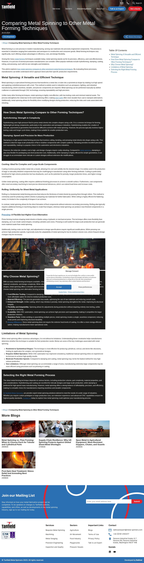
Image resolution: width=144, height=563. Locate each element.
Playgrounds (75, 543)
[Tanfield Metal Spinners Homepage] (10, 6)
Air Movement (75, 534)
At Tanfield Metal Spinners (13, 393)
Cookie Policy (63, 292)
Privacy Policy (94, 538)
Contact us (27, 398)
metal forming (20, 59)
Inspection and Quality (54, 547)
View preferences (85, 287)
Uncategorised (8, 37)
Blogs (90, 530)
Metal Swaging (51, 538)
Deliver (139, 560)
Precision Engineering (54, 543)
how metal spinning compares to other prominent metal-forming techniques (45, 69)
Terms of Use (93, 534)
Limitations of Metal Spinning (122, 67)
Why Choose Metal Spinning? (122, 64)
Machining (50, 534)
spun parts (59, 98)
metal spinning (85, 150)
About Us (100, 9)
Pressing (6, 215)
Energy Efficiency (15, 322)
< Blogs (4, 43)
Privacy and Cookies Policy (76, 292)
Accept (59, 287)
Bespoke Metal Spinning (55, 530)
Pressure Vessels (76, 547)
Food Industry (75, 538)
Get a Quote (135, 9)
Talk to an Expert (117, 9)
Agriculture (74, 530)
